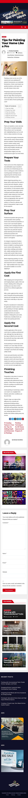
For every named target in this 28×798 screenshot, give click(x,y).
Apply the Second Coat (11, 115)
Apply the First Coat (10, 113)
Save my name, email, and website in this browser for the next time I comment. (13, 584)
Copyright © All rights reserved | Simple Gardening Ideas (14, 792)
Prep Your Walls (10, 108)
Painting (4, 36)
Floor (5, 658)
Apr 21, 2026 (8, 664)
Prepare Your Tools (10, 110)
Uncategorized (7, 610)
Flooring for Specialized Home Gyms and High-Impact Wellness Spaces (14, 663)
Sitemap (13, 794)
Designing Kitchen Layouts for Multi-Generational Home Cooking (12, 631)
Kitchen (5, 626)
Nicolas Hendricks (13, 51)
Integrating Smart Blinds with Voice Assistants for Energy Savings (13, 647)
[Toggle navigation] (25, 27)
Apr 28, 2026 (8, 648)
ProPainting (16, 57)
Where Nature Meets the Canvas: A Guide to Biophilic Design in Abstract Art (14, 500)
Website (5, 572)
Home (5, 642)
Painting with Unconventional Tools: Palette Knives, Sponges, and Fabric (13, 615)
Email (4, 562)
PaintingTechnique (19, 55)
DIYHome (20, 52)
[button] (21, 27)
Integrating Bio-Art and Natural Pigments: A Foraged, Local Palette (14, 482)
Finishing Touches (10, 117)
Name (5, 553)
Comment (6, 522)
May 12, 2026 (8, 632)
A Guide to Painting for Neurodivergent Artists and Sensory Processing (14, 466)
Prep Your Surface (10, 112)
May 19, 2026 (8, 616)
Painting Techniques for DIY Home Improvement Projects (19, 427)
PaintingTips (10, 57)
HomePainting (10, 55)
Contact (19, 794)
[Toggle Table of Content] (18, 106)
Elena (15, 467)
